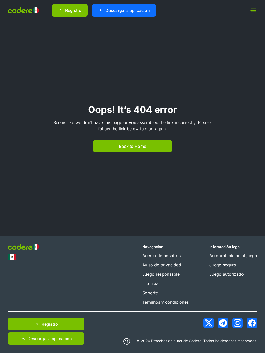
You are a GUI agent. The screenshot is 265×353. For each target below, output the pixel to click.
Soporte (150, 292)
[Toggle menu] (253, 10)
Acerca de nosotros (161, 255)
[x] (208, 323)
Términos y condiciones (165, 302)
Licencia (150, 283)
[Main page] (23, 10)
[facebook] (252, 323)
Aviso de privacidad (161, 264)
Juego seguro (222, 264)
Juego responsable (161, 274)
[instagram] (237, 323)
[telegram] (223, 323)
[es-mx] (12, 257)
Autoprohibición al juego (233, 255)
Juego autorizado (226, 274)
